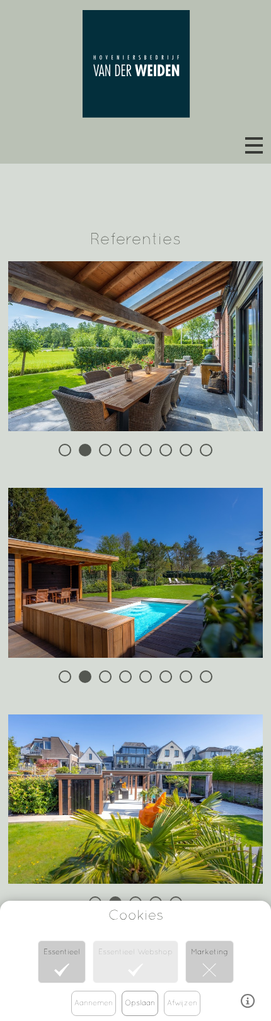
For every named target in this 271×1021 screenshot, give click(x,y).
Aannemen (93, 1002)
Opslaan (140, 1002)
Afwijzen (182, 1002)
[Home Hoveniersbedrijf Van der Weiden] (136, 60)
